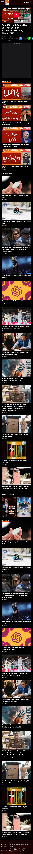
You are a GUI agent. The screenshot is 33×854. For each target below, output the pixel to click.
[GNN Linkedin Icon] (24, 850)
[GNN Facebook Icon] (10, 850)
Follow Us (4, 850)
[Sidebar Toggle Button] (2, 2)
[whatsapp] (29, 39)
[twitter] (25, 39)
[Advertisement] (16, 61)
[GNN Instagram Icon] (19, 850)
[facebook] (20, 39)
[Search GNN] (30, 2)
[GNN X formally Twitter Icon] (15, 850)
